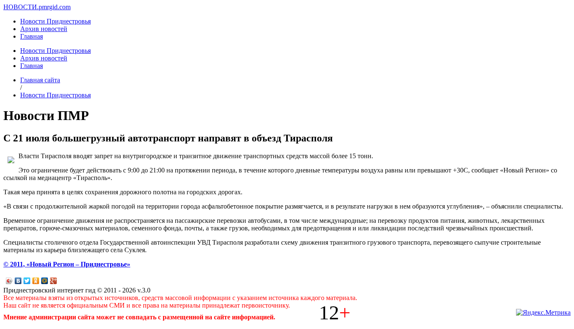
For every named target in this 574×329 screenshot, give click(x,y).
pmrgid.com (55, 6)
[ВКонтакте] (18, 280)
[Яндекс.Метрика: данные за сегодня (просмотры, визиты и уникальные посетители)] (543, 312)
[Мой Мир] (44, 280)
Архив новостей (43, 28)
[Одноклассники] (36, 280)
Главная (31, 36)
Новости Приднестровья (55, 21)
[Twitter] (27, 280)
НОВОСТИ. (21, 6)
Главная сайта (40, 80)
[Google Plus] (53, 280)
